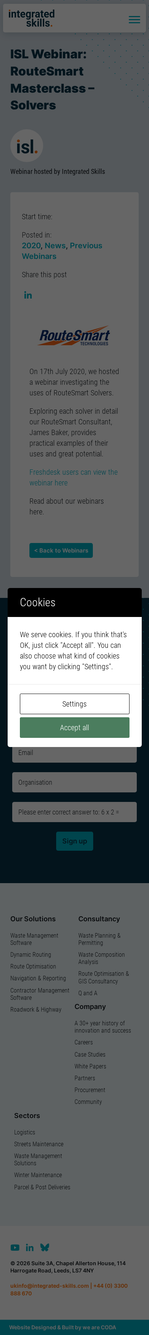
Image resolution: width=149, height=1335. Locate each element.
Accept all (74, 727)
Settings (74, 703)
